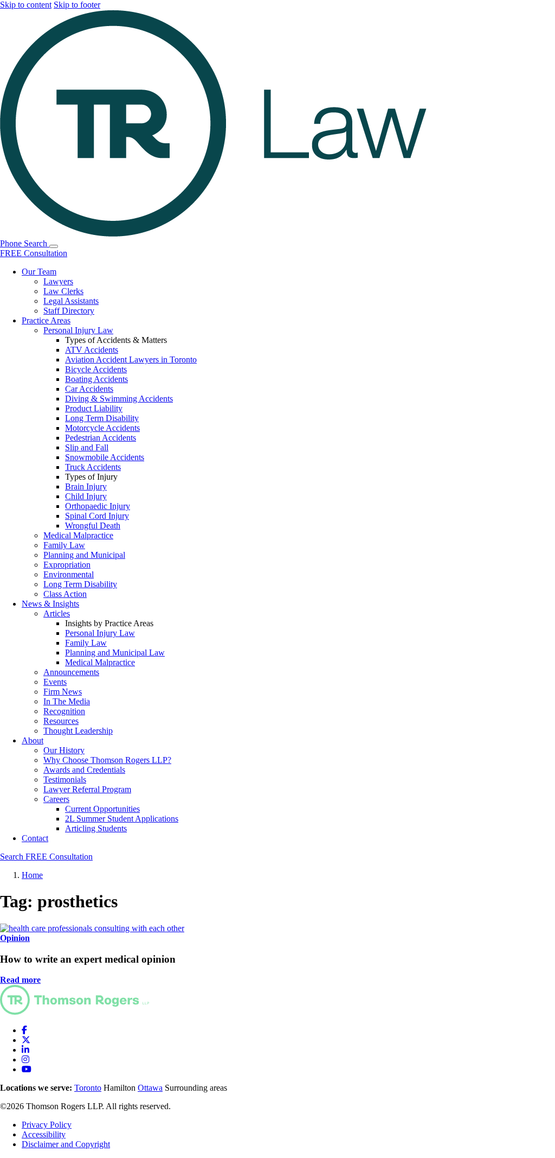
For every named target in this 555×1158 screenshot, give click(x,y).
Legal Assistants (71, 301)
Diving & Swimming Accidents (119, 398)
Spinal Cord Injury (97, 515)
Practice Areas (46, 320)
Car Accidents (89, 388)
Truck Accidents (93, 467)
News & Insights (50, 603)
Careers (56, 799)
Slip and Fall (86, 447)
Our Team (39, 271)
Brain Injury (86, 486)
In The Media (66, 701)
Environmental (68, 574)
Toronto (87, 1087)
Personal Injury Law (78, 330)
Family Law (64, 545)
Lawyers (58, 281)
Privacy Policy (47, 1124)
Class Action (65, 594)
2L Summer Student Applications (121, 818)
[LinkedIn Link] (25, 1049)
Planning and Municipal (84, 554)
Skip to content (25, 4)
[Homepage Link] (74, 1011)
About (32, 740)
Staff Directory (68, 310)
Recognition (64, 711)
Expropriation (67, 564)
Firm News (62, 691)
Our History (64, 750)
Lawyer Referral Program (87, 789)
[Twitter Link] (26, 1040)
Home (32, 875)
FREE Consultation (33, 253)
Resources (61, 721)
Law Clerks (63, 291)
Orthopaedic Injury (97, 506)
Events (55, 681)
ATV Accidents (91, 349)
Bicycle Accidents (96, 369)
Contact (35, 838)
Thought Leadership (78, 730)
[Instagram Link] (25, 1059)
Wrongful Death (92, 525)
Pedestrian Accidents (100, 437)
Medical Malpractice (78, 535)
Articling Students (96, 828)
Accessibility (44, 1134)
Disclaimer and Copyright (66, 1144)
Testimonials (64, 779)
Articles (56, 613)
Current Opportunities (102, 808)
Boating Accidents (96, 379)
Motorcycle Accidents (102, 427)
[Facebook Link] (24, 1030)
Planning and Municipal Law (115, 652)
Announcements (71, 672)
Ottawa (150, 1087)
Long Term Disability (102, 418)
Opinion (15, 938)
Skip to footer (77, 4)
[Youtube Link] (26, 1069)
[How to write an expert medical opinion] (92, 928)
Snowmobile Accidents (104, 457)
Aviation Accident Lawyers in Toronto (131, 359)
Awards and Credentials (84, 769)
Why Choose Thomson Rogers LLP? (107, 760)
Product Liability (93, 408)
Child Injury (86, 496)
